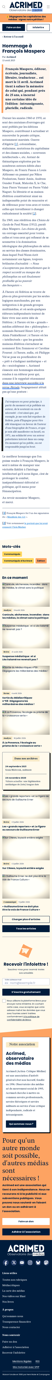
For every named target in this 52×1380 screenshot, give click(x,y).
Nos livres (8, 1302)
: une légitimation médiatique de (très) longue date (22, 783)
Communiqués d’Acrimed (18, 560)
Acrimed (11, 57)
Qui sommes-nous (12, 1316)
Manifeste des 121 (16, 517)
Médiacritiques (11, 1285)
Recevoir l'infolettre (13, 1353)
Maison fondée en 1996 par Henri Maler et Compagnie (26, 1374)
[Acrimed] (25, 7)
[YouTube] (22, 1262)
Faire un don (13, 27)
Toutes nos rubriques (14, 1280)
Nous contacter (11, 1327)
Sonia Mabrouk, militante (18, 770)
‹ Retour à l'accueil (12, 37)
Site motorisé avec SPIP (26, 1367)
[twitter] (14, 1262)
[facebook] (6, 1262)
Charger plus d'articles (26, 919)
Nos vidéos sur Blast (13, 1296)
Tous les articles (26, 928)
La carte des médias (13, 1291)
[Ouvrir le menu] (48, 7)
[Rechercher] (4, 7)
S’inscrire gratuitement (26, 992)
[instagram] (30, 1262)
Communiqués (12, 554)
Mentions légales (21, 1361)
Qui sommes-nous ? (21, 1124)
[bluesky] (38, 1262)
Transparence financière (16, 1322)
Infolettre (38, 27)
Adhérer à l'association (26, 1232)
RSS (38, 1361)
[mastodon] (46, 1262)
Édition (41, 560)
